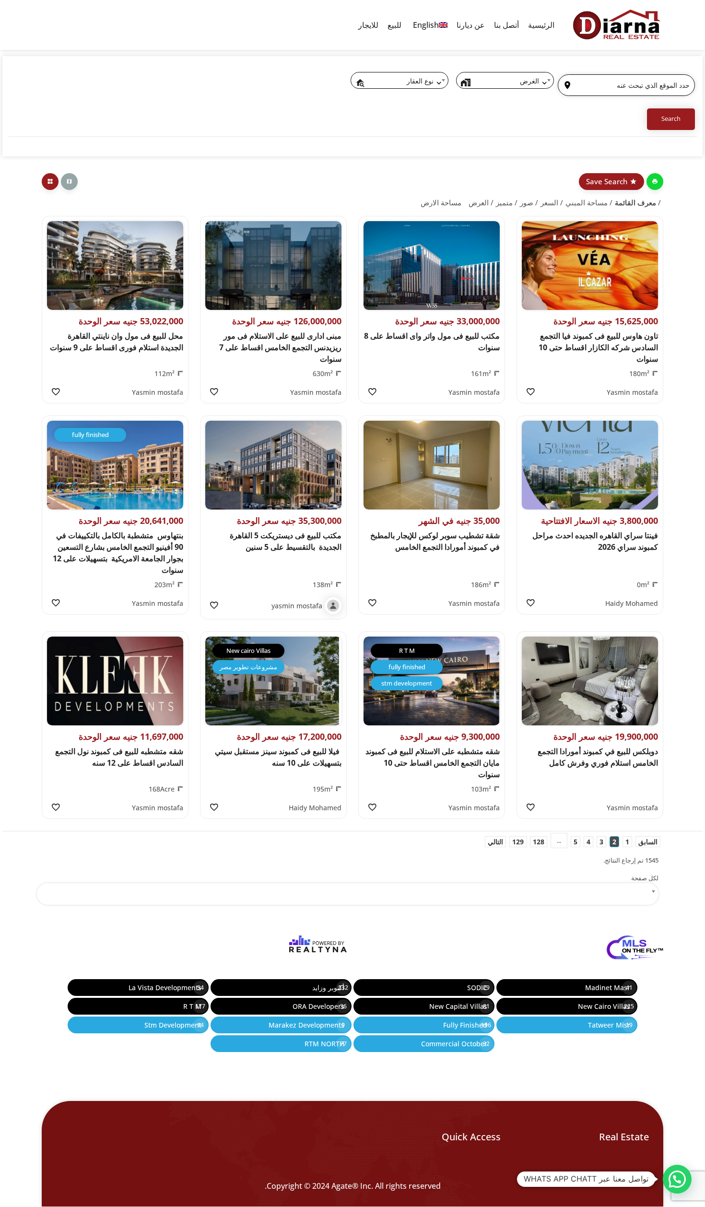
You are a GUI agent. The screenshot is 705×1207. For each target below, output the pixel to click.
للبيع (394, 25)
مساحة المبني (586, 202)
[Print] (654, 181)
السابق (648, 841)
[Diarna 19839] (616, 25)
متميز (504, 202)
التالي (495, 841)
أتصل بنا (506, 25)
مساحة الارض (441, 202)
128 (538, 841)
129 (518, 841)
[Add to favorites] (530, 392)
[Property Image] (590, 265)
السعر (549, 202)
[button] (677, 1179)
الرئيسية (541, 25)
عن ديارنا (471, 25)
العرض (479, 202)
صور (526, 202)
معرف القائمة (635, 202)
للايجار (368, 25)
